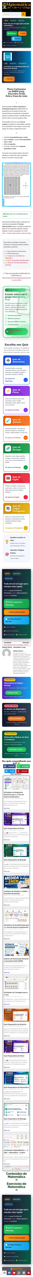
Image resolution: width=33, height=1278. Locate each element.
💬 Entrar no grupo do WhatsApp (14, 603)
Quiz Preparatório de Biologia (15, 860)
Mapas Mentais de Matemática (16, 251)
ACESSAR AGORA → (13, 693)
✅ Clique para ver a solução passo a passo (15, 215)
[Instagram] (4, 1273)
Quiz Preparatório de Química (15, 1024)
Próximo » (18, 1169)
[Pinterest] (28, 1273)
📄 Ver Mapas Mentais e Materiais (13, 620)
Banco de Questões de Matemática (18, 260)
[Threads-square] (24, 1273)
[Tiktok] (19, 1273)
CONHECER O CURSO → (16, 749)
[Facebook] (9, 1273)
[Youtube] (14, 1273)
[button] (10, 10)
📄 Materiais (16, 38)
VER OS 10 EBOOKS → (16, 718)
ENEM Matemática (13, 253)
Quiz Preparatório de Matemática (16, 1087)
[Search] (23, 14)
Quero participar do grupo (16, 331)
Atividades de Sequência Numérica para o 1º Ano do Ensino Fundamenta (14, 794)
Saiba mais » (7, 808)
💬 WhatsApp (12, 33)
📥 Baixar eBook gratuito (16, 612)
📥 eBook (22, 33)
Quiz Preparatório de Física (14, 828)
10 (13, 1169)
